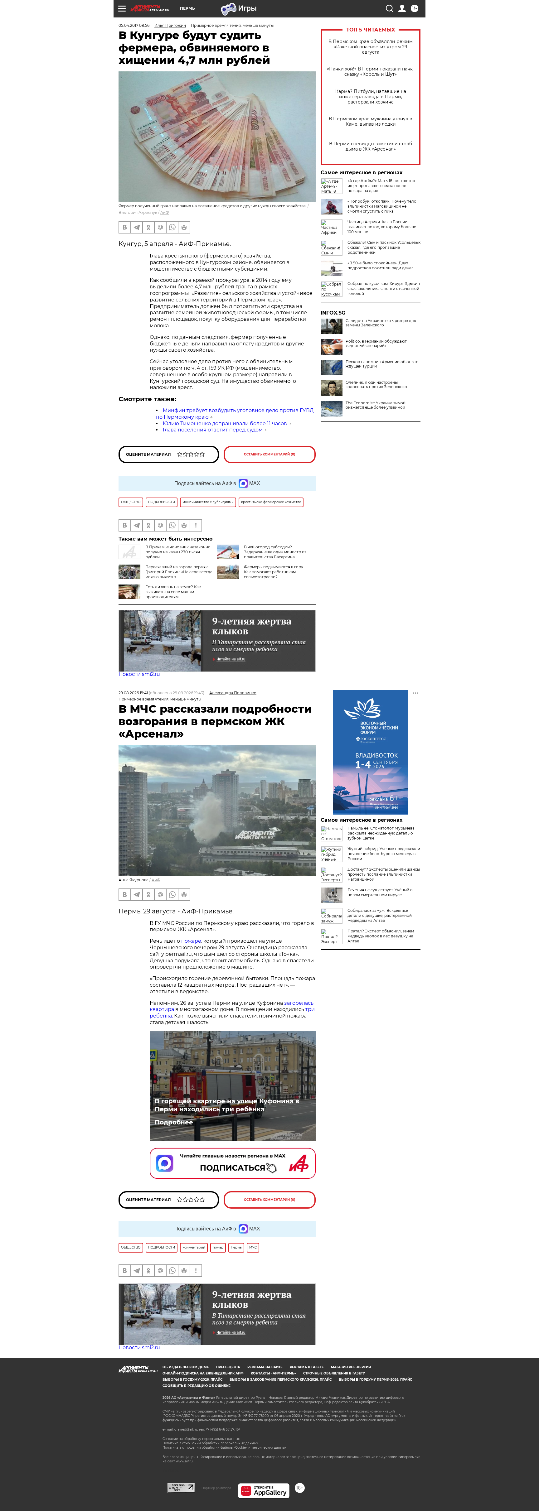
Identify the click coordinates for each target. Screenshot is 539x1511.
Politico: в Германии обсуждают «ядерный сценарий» (376, 343)
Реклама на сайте (265, 1367)
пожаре (191, 941)
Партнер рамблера (216, 1488)
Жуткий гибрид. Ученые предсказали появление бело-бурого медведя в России (383, 853)
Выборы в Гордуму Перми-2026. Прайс (375, 1380)
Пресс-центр (228, 1367)
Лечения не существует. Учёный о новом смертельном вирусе (380, 892)
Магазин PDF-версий (351, 1367)
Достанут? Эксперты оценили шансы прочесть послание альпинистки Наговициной (383, 874)
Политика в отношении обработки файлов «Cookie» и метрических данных (224, 1448)
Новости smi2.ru (139, 674)
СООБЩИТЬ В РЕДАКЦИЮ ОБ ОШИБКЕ (197, 1386)
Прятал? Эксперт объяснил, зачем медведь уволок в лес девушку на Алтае (380, 936)
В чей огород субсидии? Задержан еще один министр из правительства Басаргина (275, 552)
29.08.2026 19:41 (133, 693)
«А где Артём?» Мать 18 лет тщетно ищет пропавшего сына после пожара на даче (381, 185)
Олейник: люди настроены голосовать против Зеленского (376, 384)
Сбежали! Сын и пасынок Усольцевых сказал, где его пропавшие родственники (383, 247)
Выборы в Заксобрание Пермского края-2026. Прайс (281, 1380)
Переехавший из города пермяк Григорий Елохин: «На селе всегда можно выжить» (178, 572)
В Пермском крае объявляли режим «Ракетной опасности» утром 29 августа (370, 47)
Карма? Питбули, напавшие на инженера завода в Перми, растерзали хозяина (370, 97)
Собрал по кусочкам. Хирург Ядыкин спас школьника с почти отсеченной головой (383, 288)
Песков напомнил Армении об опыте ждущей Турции (382, 364)
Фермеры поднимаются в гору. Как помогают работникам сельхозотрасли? (274, 572)
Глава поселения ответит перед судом (213, 430)
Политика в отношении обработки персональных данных (210, 1443)
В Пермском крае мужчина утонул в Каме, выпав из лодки (370, 121)
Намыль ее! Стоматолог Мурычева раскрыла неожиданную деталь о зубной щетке (381, 833)
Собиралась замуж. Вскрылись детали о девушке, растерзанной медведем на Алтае (379, 915)
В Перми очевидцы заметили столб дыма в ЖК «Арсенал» (370, 146)
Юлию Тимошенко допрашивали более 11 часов (225, 423)
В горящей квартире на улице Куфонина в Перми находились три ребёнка (227, 1105)
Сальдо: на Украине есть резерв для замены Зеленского (381, 323)
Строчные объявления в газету (334, 1373)
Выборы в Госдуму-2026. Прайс (192, 1380)
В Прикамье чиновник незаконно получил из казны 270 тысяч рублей (178, 552)
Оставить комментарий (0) (269, 454)
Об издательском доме (186, 1367)
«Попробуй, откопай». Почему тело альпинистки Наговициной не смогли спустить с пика (381, 206)
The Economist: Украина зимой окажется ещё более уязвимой (375, 405)
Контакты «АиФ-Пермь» (273, 1373)
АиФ (164, 212)
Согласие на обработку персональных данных (201, 1439)
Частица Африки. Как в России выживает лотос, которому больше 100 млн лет (381, 226)
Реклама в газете (307, 1367)
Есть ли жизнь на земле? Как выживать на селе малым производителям (173, 592)
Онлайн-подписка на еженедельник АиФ (203, 1373)
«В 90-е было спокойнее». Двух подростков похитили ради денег (380, 265)
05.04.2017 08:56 (134, 25)
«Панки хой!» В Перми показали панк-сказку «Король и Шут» (370, 71)
